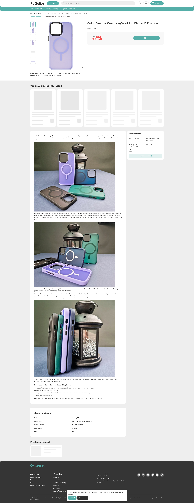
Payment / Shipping (59, 482)
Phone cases (37, 13)
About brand (34, 9)
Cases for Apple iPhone (49, 13)
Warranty (48, 9)
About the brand (35, 477)
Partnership (34, 480)
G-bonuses (56, 488)
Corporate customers (37, 485)
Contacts (72, 9)
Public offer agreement (60, 491)
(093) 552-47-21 (104, 478)
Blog (41, 9)
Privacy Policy (57, 480)
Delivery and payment (60, 9)
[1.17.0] (37, 3)
